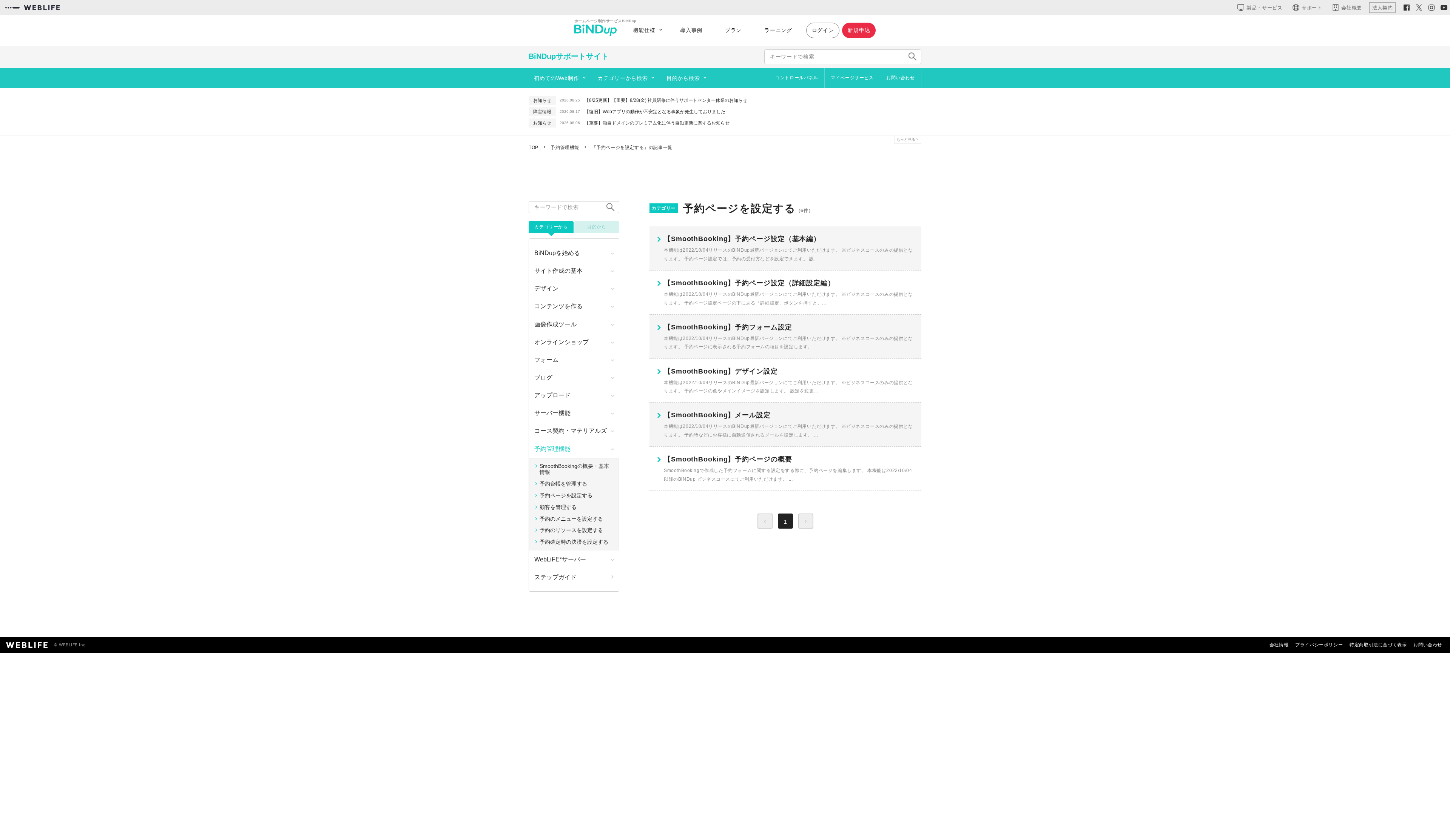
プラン (733, 30)
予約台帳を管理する (563, 484)
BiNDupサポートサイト (569, 56)
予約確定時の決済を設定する (574, 542)
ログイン (823, 30)
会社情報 (1279, 644)
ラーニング (778, 30)
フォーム (546, 360)
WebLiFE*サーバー (560, 559)
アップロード (552, 395)
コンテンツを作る (558, 306)
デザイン (546, 288)
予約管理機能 (552, 449)
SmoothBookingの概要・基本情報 (574, 469)
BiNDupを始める (557, 253)
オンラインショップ (561, 342)
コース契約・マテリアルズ (570, 430)
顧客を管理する (558, 507)
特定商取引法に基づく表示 (1378, 644)
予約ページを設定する (566, 495)
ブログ (543, 377)
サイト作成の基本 (558, 271)
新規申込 (859, 30)
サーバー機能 (552, 413)
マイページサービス (852, 77)
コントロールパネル (796, 77)
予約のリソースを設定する (571, 530)
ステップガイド (555, 577)
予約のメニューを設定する (571, 519)
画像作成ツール (555, 324)
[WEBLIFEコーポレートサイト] (32, 7)
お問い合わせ (900, 77)
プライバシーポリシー (1319, 644)
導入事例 (691, 30)
